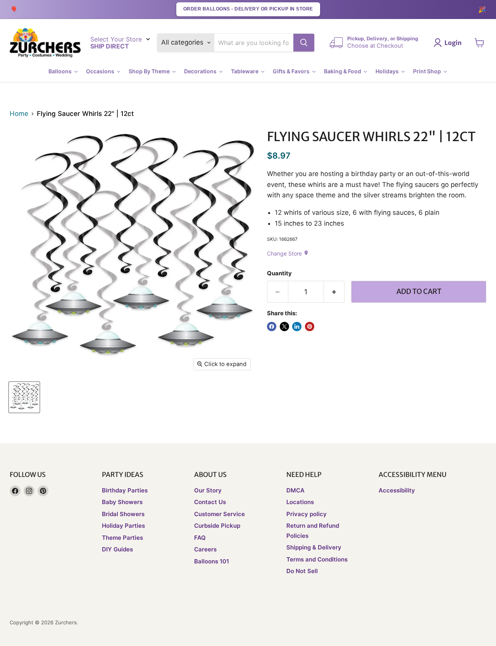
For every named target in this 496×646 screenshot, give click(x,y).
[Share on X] (284, 326)
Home (19, 113)
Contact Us (210, 502)
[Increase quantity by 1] (334, 292)
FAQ (200, 537)
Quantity (279, 273)
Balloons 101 (211, 561)
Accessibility (397, 490)
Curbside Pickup (217, 525)
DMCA (295, 490)
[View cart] (479, 42)
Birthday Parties (125, 490)
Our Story (208, 490)
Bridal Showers (123, 514)
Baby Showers (122, 502)
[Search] (303, 43)
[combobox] (254, 43)
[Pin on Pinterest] (309, 326)
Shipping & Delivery (313, 547)
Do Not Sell (302, 571)
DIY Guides (117, 549)
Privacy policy (306, 514)
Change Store (288, 253)
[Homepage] (45, 43)
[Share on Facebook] (271, 326)
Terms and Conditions (317, 559)
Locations (300, 502)
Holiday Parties (123, 525)
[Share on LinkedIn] (296, 326)
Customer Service (219, 514)
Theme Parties (122, 537)
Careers (205, 549)
